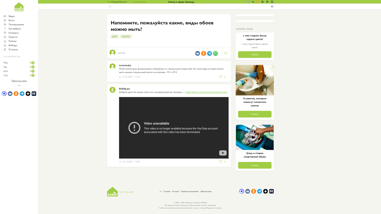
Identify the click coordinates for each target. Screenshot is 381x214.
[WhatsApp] (215, 54)
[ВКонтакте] (197, 54)
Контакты (175, 191)
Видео (12, 16)
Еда (5, 66)
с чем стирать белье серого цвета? (255, 37)
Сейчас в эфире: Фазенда (181, 2)
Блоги (11, 20)
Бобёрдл (13, 45)
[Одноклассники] (203, 54)
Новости (13, 36)
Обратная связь (19, 80)
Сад (6, 75)
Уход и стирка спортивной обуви (255, 154)
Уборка (126, 36)
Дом (6, 71)
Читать (255, 54)
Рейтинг (13, 41)
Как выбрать (15, 28)
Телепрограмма (16, 24)
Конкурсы (13, 32)
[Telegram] (209, 54)
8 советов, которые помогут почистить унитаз (254, 102)
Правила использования (190, 191)
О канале (13, 49)
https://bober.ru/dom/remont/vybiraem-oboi (206, 92)
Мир (6, 62)
